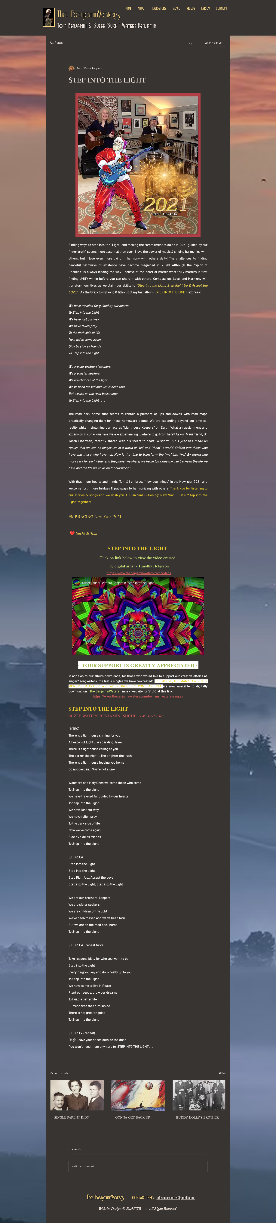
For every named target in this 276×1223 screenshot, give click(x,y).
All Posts (56, 43)
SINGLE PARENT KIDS (71, 1117)
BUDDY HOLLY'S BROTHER (197, 1117)
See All (222, 1073)
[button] (176, 8)
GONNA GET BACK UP (132, 1117)
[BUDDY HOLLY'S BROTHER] (199, 1095)
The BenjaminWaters (88, 14)
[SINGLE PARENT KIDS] (77, 1095)
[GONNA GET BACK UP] (138, 1095)
